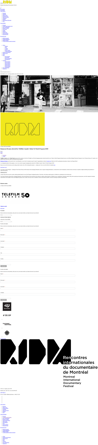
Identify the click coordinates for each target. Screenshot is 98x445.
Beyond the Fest (3, 427)
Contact (6, 48)
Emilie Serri (49, 161)
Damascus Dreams (4, 161)
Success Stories (5, 33)
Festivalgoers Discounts (7, 20)
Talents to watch (3, 206)
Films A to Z (5, 15)
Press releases (7, 56)
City (1, 252)
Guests (4, 30)
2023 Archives (7, 61)
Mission (6, 46)
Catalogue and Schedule (7, 417)
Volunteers (5, 18)
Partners (4, 19)
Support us (5, 68)
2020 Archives (7, 64)
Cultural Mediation (6, 39)
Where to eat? (5, 53)
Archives (4, 60)
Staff (6, 47)
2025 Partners (5, 422)
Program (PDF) (5, 16)
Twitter (4, 156)
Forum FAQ (5, 32)
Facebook (4, 155)
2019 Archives (7, 65)
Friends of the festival (6, 52)
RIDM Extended (6, 38)
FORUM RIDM (3, 414)
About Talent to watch (3, 167)
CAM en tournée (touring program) (9, 41)
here (54, 165)
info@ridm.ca (2, 392)
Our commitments (6, 67)
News (4, 54)
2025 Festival (2, 404)
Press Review (7, 59)
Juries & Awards (6, 17)
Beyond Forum (5, 34)
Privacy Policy (7, 50)
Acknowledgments (8, 51)
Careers (6, 49)
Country (1, 258)
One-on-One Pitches (6, 420)
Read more (2, 208)
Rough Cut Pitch (6, 28)
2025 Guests (5, 421)
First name (2, 234)
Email (1, 228)
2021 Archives (7, 63)
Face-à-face (5, 29)
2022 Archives (7, 62)
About (4, 45)
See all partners (3, 338)
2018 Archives (7, 66)
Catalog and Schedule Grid (7, 26)
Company (2, 247)
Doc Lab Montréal (6, 27)
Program (4, 13)
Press (4, 55)
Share (1, 153)
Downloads (7, 57)
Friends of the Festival (7, 437)
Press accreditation (8, 58)
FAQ (4, 21)
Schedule (4, 14)
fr (0, 8)
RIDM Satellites (6, 40)
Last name (2, 241)
